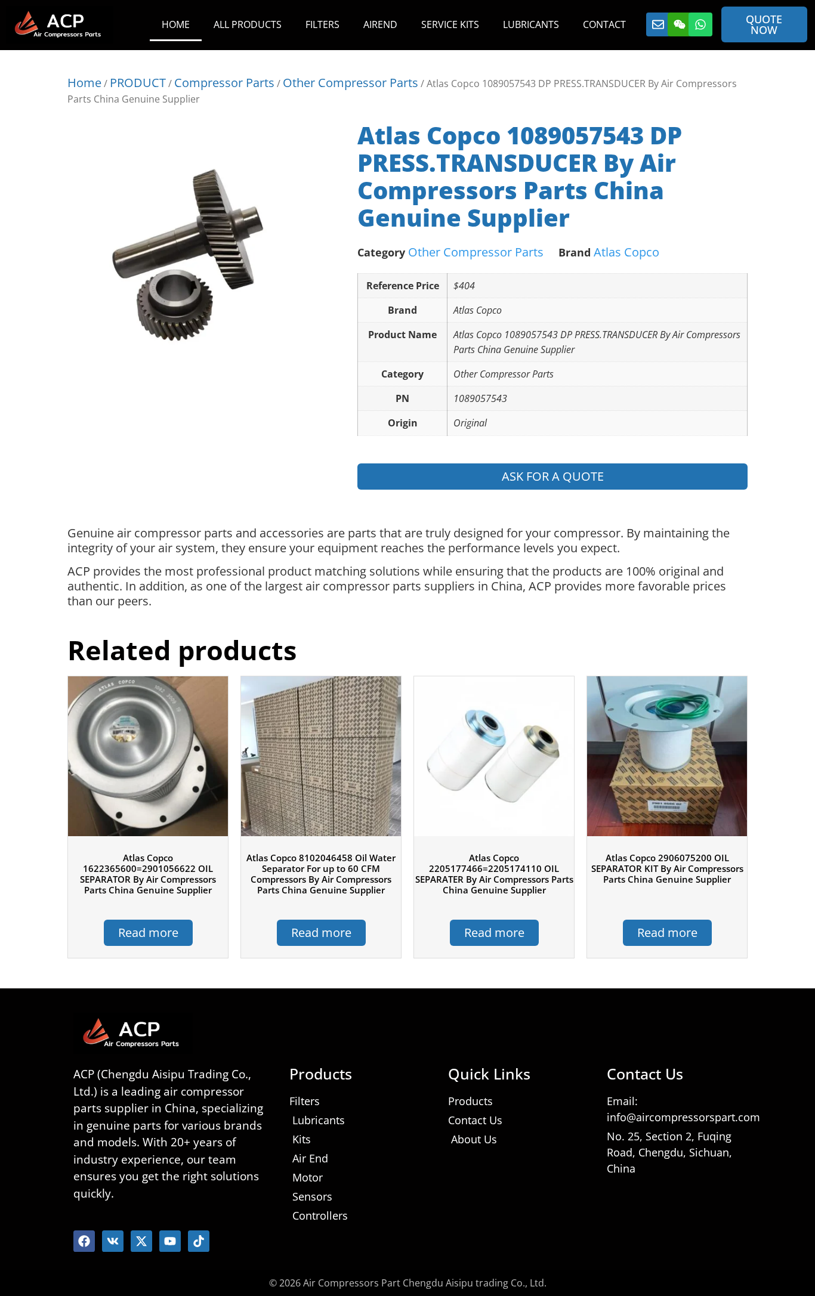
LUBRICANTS (531, 24)
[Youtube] (170, 1241)
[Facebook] (84, 1241)
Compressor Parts (224, 83)
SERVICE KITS (450, 24)
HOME (176, 24)
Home (84, 83)
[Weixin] (679, 24)
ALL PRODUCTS (248, 24)
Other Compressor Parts (350, 83)
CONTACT (604, 24)
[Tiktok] (198, 1241)
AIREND (380, 24)
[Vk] (113, 1241)
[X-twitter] (141, 1241)
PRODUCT (138, 83)
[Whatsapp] (700, 24)
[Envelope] (658, 24)
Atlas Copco (626, 252)
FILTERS (322, 24)
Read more (148, 932)
